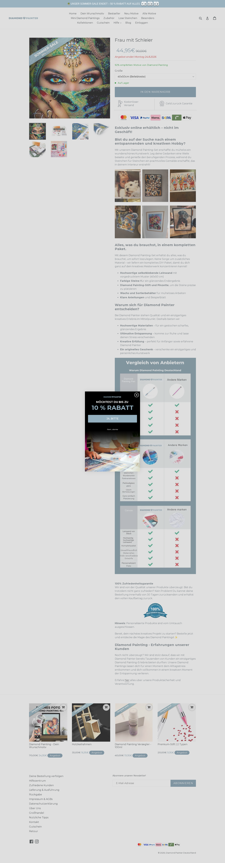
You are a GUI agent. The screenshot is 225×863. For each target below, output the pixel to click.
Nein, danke (112, 429)
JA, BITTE (112, 418)
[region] (112, 3)
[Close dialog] (137, 395)
